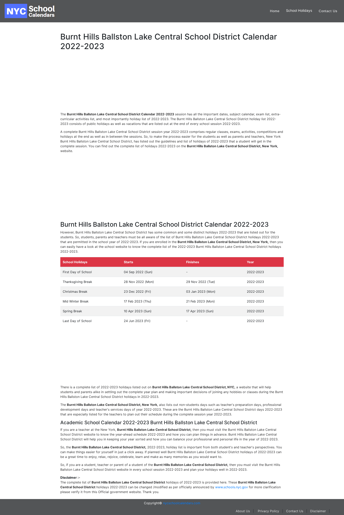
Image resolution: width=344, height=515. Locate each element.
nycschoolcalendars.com (181, 503)
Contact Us (328, 11)
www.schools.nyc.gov (231, 487)
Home (275, 11)
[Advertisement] (23, 127)
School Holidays (299, 10)
